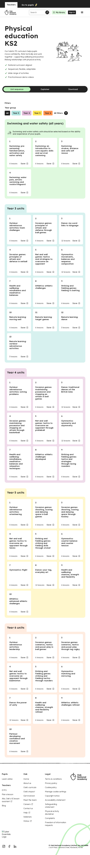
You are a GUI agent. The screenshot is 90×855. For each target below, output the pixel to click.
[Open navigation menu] (82, 12)
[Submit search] (47, 12)
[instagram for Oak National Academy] (4, 846)
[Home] (10, 12)
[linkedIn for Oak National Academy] (15, 846)
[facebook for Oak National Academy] (9, 846)
